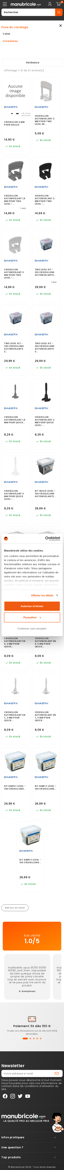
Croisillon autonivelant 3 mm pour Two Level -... (14, 273)
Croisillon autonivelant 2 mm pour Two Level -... (44, 199)
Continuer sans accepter (32, 628)
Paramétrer (30, 617)
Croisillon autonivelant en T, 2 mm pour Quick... (14, 716)
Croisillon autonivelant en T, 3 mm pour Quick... (45, 716)
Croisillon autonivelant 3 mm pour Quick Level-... (14, 495)
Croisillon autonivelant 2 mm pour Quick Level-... (44, 421)
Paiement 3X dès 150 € (32, 1026)
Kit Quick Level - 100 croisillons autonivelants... (45, 494)
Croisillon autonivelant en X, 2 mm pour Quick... (14, 642)
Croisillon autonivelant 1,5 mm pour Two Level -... (14, 199)
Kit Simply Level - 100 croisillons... (15, 787)
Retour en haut (15, 907)
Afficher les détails (42, 595)
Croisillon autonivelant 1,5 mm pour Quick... (14, 420)
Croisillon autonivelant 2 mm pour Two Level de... (44, 120)
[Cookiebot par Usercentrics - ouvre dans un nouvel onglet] (45, 538)
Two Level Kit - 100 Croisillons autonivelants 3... (44, 347)
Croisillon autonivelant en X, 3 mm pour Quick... (45, 642)
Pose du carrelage (14, 27)
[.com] (23, 4)
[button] (25, 1038)
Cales (6, 33)
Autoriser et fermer (32, 606)
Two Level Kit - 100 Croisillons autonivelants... (45, 272)
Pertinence (32, 62)
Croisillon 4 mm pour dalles (14, 123)
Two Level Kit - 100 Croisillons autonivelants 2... (14, 347)
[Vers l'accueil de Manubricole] (25, 1117)
